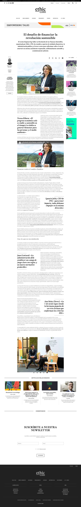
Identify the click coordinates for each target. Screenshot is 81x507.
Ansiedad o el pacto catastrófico (47, 0)
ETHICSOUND (65, 489)
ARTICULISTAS (15, 490)
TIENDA (40, 489)
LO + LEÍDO (63, 18)
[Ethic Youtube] (10, 3)
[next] (78, 1)
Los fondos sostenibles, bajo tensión (49, 393)
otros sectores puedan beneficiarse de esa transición (41, 224)
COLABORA (9, 93)
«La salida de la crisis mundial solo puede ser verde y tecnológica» (68, 395)
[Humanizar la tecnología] (13, 385)
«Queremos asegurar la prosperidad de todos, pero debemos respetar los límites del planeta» (31, 394)
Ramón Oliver (9, 65)
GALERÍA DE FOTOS (65, 491)
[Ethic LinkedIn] (12, 3)
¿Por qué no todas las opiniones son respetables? (31, 0)
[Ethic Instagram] (8, 3)
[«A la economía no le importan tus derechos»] (71, 84)
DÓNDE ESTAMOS (40, 493)
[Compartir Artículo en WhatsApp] (59, 58)
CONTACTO (15, 491)
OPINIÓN (48, 18)
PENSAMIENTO (41, 18)
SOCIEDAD (34, 18)
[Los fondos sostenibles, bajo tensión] (50, 385)
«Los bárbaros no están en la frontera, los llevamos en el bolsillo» (71, 108)
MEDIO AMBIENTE (26, 18)
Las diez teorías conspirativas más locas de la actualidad (65, 0)
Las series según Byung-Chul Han (15, 0)
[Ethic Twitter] (6, 3)
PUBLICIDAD (40, 490)
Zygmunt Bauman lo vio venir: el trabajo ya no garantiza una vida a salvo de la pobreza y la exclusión (71, 70)
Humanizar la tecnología (13, 392)
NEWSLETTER (65, 490)
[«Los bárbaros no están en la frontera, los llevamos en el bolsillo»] (71, 103)
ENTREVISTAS (55, 18)
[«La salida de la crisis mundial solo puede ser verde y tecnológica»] (68, 386)
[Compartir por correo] (62, 58)
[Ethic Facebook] (5, 3)
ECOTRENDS (59, 480)
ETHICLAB (15, 493)
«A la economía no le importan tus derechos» (71, 89)
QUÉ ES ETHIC (15, 489)
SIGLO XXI (18, 18)
